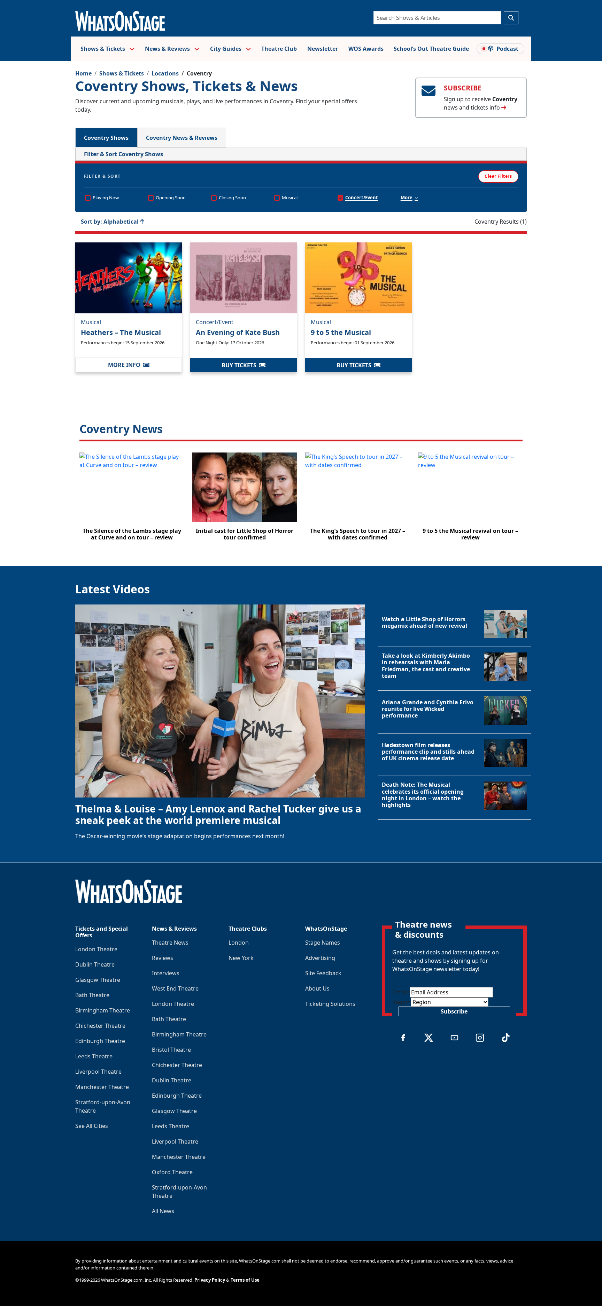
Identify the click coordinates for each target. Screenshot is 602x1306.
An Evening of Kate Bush (238, 332)
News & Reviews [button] (168, 49)
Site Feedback (323, 973)
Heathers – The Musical (121, 332)
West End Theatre (175, 988)
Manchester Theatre (102, 1087)
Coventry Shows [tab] (106, 138)
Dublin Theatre (95, 964)
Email (401, 992)
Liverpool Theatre (98, 1071)
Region (401, 1002)
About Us (317, 988)
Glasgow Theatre (97, 980)
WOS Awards (366, 49)
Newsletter (322, 49)
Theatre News (170, 942)
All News (163, 1211)
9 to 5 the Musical (341, 332)
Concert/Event (214, 322)
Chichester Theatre (100, 1025)
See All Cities (91, 1126)
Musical (91, 322)
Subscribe (454, 1011)
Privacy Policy (209, 1280)
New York (241, 958)
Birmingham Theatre (102, 1010)
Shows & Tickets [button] (103, 49)
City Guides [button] (226, 49)
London (239, 942)
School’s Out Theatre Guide (431, 49)
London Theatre (96, 949)
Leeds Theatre (94, 1056)
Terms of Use (245, 1280)
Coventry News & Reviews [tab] (181, 138)
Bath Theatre (92, 995)
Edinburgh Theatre (100, 1041)
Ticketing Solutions (330, 1004)
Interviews (165, 973)
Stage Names (322, 942)
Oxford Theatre (172, 1172)
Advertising (320, 958)
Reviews (162, 958)
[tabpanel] (301, 348)
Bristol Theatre (171, 1049)
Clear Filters (498, 176)
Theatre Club (279, 49)
